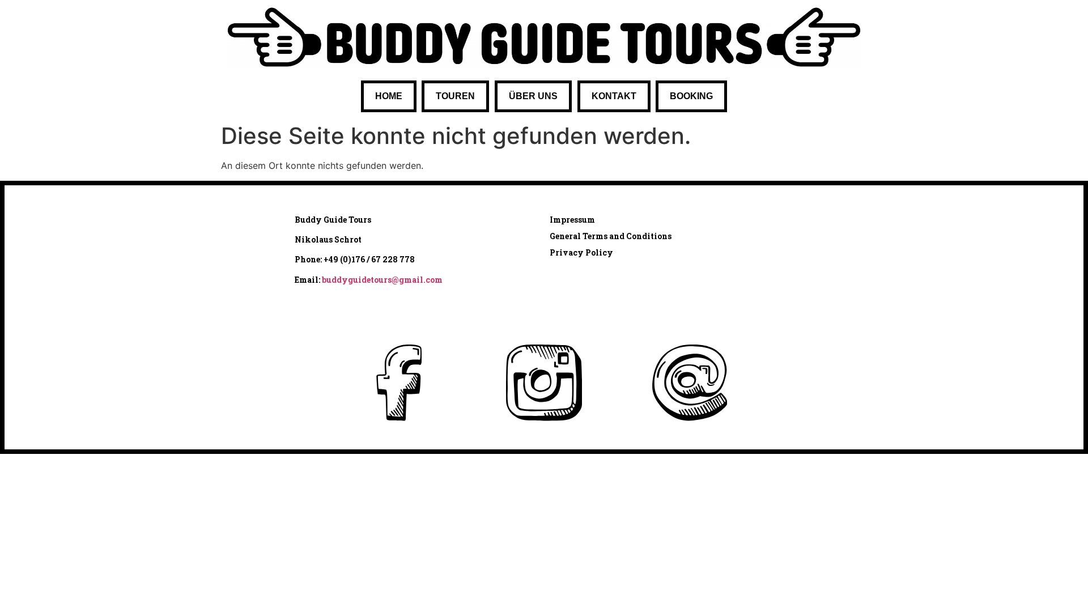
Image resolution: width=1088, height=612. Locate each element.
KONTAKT (614, 96)
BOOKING (691, 96)
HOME (388, 96)
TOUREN (455, 96)
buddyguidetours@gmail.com (382, 279)
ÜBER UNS (533, 96)
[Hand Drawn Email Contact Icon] (689, 383)
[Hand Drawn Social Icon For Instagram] (544, 383)
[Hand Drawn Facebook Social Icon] (399, 383)
